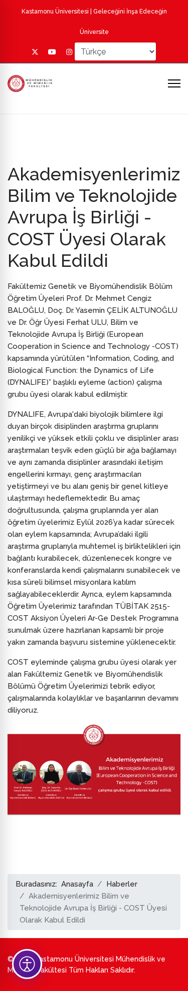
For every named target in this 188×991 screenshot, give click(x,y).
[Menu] (174, 83)
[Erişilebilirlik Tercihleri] (27, 964)
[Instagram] (69, 52)
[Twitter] (35, 52)
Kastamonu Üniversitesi (55, 11)
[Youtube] (52, 52)
